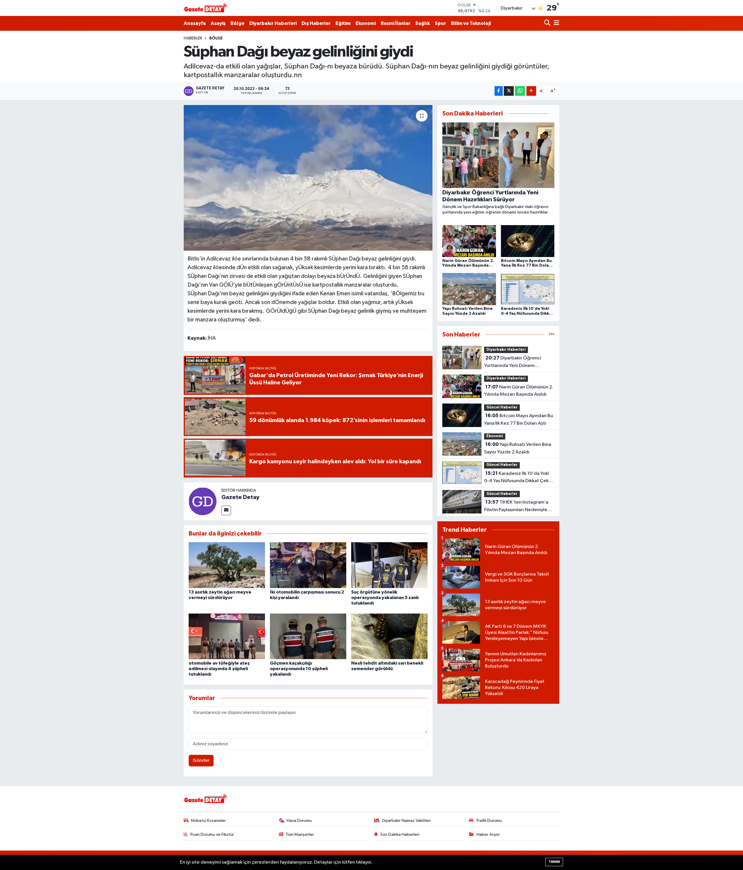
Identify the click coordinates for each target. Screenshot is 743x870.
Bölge (237, 23)
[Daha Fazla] (531, 91)
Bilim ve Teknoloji (471, 23)
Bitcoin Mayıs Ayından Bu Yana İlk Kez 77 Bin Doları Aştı (518, 419)
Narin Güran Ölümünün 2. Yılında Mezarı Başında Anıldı (518, 390)
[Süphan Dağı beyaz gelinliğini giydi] (308, 178)
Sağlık (422, 23)
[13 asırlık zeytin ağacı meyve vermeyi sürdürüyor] (227, 564)
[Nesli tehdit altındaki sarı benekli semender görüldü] (389, 636)
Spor (440, 23)
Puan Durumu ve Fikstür (212, 834)
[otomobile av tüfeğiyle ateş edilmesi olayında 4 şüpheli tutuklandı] (227, 636)
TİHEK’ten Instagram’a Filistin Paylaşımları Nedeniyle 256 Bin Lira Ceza (516, 506)
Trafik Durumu (489, 820)
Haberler (193, 38)
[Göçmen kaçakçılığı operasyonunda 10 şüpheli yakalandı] (308, 636)
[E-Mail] (226, 510)
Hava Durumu (299, 820)
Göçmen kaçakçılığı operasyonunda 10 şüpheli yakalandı (299, 669)
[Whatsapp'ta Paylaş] (520, 91)
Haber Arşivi (488, 834)
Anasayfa (195, 23)
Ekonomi (366, 23)
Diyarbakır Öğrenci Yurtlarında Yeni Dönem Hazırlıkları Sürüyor (512, 362)
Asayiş (218, 23)
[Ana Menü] (555, 23)
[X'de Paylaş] (509, 91)
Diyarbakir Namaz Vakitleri (406, 820)
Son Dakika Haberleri (399, 834)
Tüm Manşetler (300, 834)
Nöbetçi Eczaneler (208, 820)
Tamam (554, 861)
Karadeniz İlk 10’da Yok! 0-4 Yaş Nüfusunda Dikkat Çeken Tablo (519, 478)
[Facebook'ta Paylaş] (499, 91)
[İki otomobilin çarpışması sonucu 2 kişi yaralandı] (308, 564)
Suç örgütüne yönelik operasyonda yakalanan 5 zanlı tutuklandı (385, 597)
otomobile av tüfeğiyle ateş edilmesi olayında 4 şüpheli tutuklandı (219, 669)
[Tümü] (551, 334)
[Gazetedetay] (205, 8)
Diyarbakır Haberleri (273, 23)
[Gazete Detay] (203, 501)
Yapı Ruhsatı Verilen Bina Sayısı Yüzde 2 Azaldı (517, 448)
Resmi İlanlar (395, 23)
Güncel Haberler (501, 407)
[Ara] (547, 23)
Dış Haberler (316, 23)
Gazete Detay (240, 497)
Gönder (201, 760)
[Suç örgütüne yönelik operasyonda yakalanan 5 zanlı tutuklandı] (389, 564)
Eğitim (343, 23)
